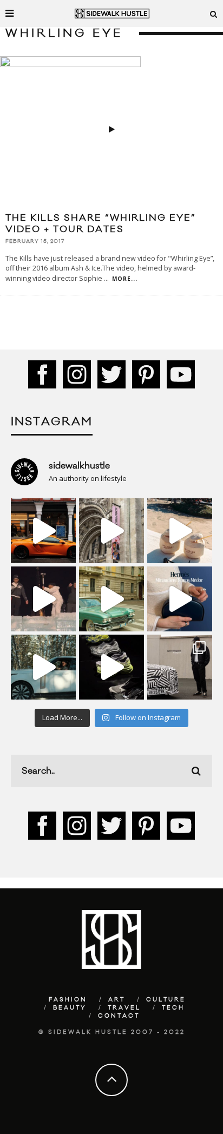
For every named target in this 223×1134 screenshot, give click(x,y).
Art (116, 1000)
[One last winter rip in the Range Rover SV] (43, 667)
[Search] (214, 13)
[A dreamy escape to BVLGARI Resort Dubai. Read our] (179, 530)
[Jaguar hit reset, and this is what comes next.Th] (179, 667)
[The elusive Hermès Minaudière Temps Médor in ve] (179, 598)
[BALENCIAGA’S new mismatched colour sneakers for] (111, 667)
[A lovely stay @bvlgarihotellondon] (43, 530)
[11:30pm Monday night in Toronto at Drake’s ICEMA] (43, 598)
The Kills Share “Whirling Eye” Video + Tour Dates (100, 223)
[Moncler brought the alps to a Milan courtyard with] (111, 598)
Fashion (68, 1000)
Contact (119, 1016)
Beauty (70, 1008)
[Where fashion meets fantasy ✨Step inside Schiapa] (111, 530)
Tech (173, 1008)
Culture (166, 1000)
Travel (124, 1008)
